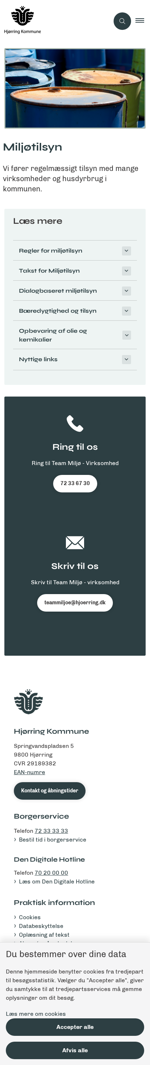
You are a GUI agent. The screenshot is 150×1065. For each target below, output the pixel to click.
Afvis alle (75, 1050)
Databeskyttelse (41, 925)
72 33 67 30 (75, 483)
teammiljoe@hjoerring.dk (75, 603)
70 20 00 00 (51, 872)
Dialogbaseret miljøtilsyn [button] (58, 290)
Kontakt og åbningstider (49, 791)
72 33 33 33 (51, 830)
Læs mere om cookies (36, 1013)
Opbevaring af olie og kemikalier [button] (53, 335)
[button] (142, 21)
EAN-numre (29, 772)
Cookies (30, 917)
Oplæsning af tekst (44, 934)
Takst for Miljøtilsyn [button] (49, 270)
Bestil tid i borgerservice (52, 839)
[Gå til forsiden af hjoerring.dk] (54, 21)
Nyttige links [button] (38, 359)
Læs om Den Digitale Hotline (57, 881)
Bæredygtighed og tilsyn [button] (57, 310)
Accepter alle (75, 1026)
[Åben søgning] (122, 21)
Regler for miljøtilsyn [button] (50, 250)
